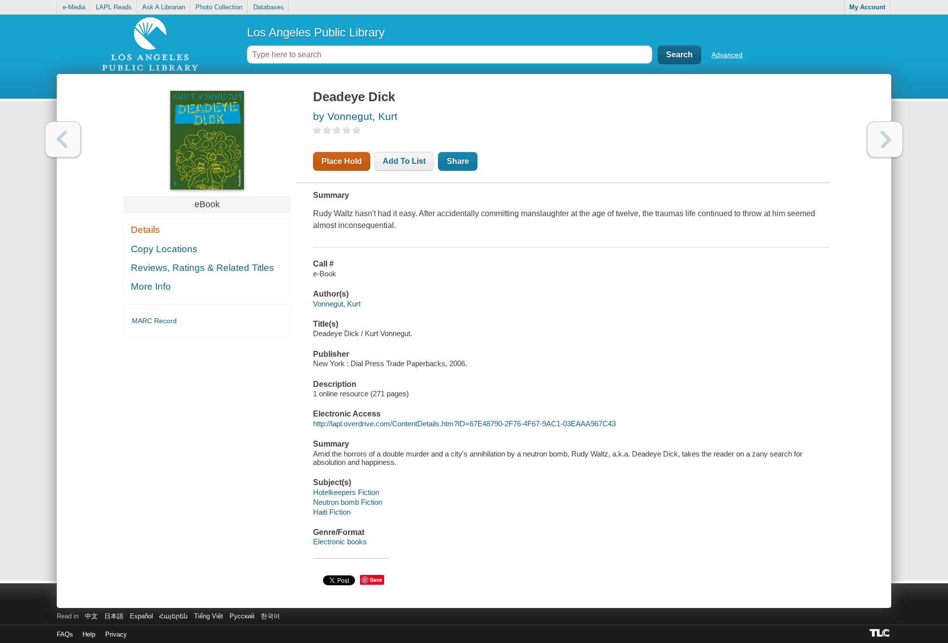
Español (141, 616)
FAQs (65, 634)
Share (458, 161)
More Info (151, 286)
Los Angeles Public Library (316, 32)
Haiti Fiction (332, 512)
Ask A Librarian (163, 7)
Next (885, 139)
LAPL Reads (114, 7)
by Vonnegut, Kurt (355, 116)
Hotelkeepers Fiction (346, 492)
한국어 (270, 616)
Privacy (116, 634)
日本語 (113, 616)
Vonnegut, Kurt (336, 304)
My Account (867, 7)
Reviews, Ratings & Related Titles (202, 268)
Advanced (727, 55)
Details (145, 230)
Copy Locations (164, 249)
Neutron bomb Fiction (347, 502)
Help (88, 634)
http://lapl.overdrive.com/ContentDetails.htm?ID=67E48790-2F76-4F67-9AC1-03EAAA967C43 (464, 423)
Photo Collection (219, 7)
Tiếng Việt (208, 616)
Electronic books (340, 541)
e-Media (74, 7)
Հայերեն (173, 616)
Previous (63, 139)
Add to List (404, 161)
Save (376, 579)
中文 (91, 616)
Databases (268, 7)
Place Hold (341, 161)
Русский (242, 616)
